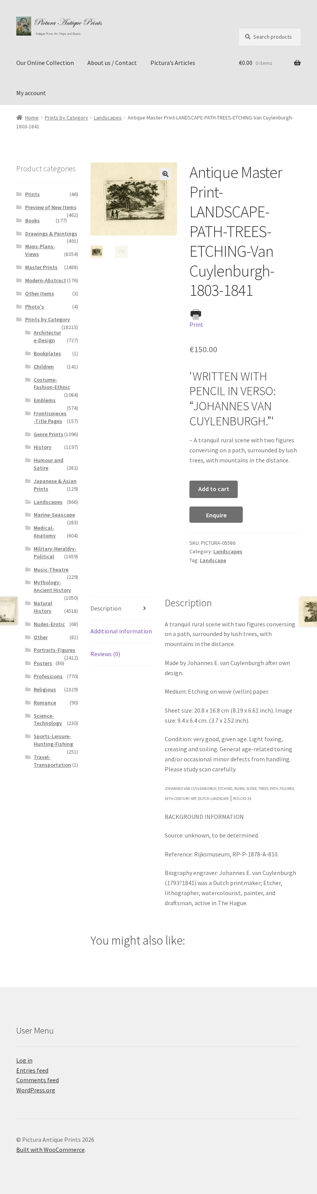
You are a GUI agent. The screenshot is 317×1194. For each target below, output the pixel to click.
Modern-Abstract (45, 280)
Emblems (45, 400)
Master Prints (41, 267)
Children (44, 366)
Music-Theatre (51, 569)
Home (32, 117)
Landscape (213, 560)
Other (41, 637)
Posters (43, 663)
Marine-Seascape (54, 514)
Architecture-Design (47, 336)
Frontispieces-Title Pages (50, 417)
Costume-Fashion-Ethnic (52, 383)
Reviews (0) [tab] (105, 654)
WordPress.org (35, 1090)
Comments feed (37, 1080)
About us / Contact (112, 63)
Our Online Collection (45, 63)
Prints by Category (66, 117)
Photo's (34, 306)
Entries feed (32, 1070)
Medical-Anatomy (45, 531)
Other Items (39, 293)
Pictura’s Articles (172, 63)
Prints (32, 194)
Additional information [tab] (121, 631)
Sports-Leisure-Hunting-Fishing (53, 740)
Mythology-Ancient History (52, 586)
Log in (24, 1060)
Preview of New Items (51, 207)
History (42, 446)
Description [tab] (105, 608)
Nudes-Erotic (49, 624)
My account (31, 93)
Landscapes (108, 117)
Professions (48, 676)
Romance (45, 702)
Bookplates (47, 353)
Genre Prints (48, 434)
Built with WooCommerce (50, 1149)
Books (32, 220)
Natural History (43, 607)
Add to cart (213, 489)
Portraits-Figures (54, 649)
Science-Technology (48, 719)
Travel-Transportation (52, 761)
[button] (165, 174)
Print (196, 324)
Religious (45, 689)
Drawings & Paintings (51, 233)
